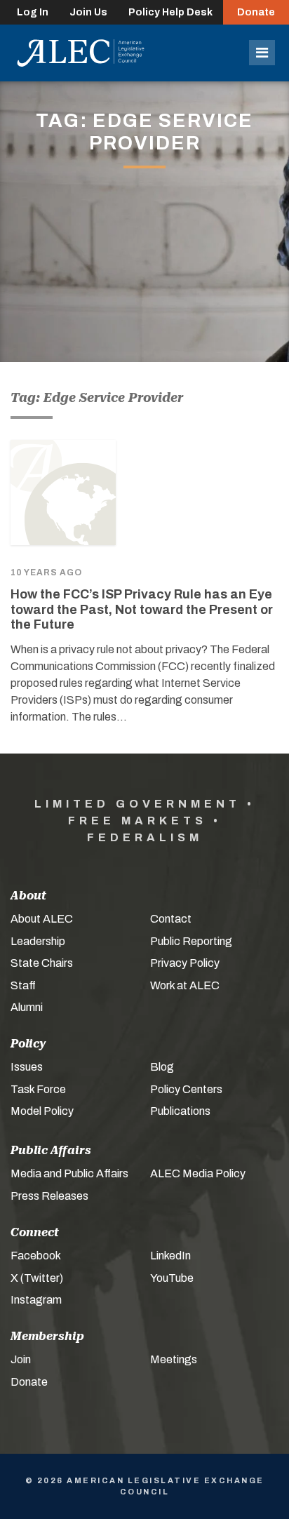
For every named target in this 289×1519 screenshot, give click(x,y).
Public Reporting (191, 941)
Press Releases (49, 1196)
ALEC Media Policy (198, 1173)
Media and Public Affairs (69, 1173)
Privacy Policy (185, 963)
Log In (32, 12)
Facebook (36, 1256)
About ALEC (42, 919)
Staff (23, 985)
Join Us (88, 12)
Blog (162, 1067)
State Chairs (42, 963)
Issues (27, 1067)
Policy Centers (186, 1089)
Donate (256, 12)
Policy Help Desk (170, 12)
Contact (170, 919)
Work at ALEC (185, 985)
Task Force (38, 1089)
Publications (180, 1111)
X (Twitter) (37, 1278)
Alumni (27, 1007)
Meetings (173, 1359)
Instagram (36, 1300)
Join (21, 1359)
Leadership (38, 941)
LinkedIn (170, 1256)
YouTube (172, 1278)
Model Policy (42, 1111)
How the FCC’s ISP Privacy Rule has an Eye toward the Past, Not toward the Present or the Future (142, 609)
